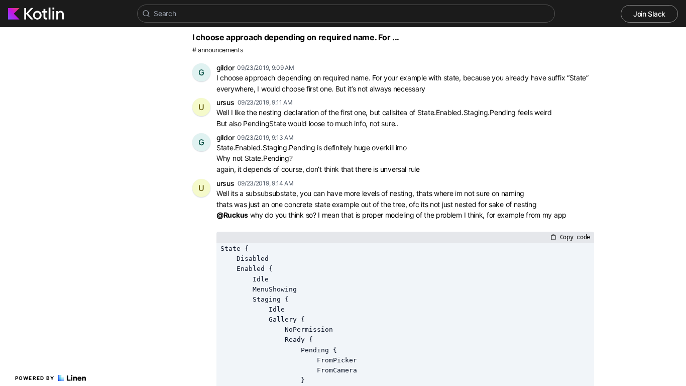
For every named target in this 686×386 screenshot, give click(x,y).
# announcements (218, 50)
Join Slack (649, 14)
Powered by (35, 378)
